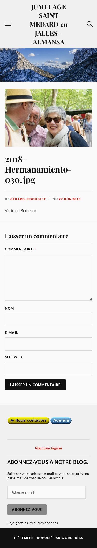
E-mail (11, 333)
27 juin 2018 (70, 199)
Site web (13, 357)
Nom (9, 308)
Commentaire (20, 249)
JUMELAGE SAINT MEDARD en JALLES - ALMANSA (48, 24)
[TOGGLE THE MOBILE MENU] (8, 24)
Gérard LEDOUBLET (28, 199)
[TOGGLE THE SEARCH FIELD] (89, 24)
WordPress (72, 538)
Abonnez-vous (27, 509)
